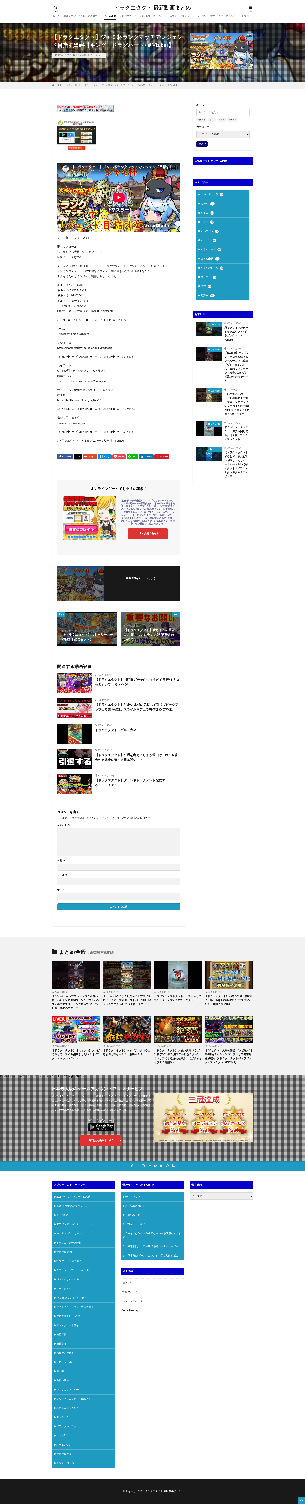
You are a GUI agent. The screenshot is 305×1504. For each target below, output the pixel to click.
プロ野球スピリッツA (68, 1316)
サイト (61, 890)
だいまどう (187, 16)
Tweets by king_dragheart (73, 334)
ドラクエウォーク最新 (68, 1242)
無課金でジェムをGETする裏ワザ (81, 16)
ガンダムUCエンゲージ (69, 1233)
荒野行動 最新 (64, 1252)
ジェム (222, 120)
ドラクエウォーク (66, 1417)
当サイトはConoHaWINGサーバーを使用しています (152, 1235)
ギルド (212, 120)
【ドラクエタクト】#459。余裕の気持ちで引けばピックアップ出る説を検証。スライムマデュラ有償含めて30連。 (136, 707)
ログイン (127, 1283)
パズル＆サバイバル (67, 1279)
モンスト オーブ (65, 1463)
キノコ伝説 (62, 1215)
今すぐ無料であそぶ (148, 533)
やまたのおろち (227, 16)
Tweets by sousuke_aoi (71, 423)
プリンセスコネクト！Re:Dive (73, 1399)
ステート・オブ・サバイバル (72, 1270)
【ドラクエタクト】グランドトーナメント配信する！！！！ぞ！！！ (130, 783)
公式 (212, 16)
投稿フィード (129, 1292)
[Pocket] (119, 456)
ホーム (56, 16)
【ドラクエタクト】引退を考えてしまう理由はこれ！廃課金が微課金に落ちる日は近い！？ (136, 758)
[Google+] (90, 456)
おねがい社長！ (65, 1353)
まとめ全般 (110, 16)
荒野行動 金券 (64, 1454)
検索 (201, 144)
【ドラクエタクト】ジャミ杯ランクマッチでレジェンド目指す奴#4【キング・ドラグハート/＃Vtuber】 (132, 85)
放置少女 (61, 1343)
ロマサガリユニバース (68, 1389)
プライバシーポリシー (137, 1224)
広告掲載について (135, 1206)
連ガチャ (232, 120)
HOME (58, 85)
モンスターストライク (68, 1325)
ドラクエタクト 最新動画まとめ (152, 8)
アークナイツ (63, 1288)
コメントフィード (132, 1301)
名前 (61, 860)
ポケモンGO (63, 1444)
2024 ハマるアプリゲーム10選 (73, 1196)
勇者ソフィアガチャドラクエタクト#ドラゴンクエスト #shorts (236, 333)
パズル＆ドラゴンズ (67, 1408)
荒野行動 (61, 1334)
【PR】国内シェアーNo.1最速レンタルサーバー (151, 1246)
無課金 (208, 295)
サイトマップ (132, 1196)
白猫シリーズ (63, 1380)
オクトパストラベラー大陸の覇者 (75, 1307)
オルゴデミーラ (128, 16)
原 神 (60, 1371)
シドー (162, 16)
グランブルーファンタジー (71, 1426)
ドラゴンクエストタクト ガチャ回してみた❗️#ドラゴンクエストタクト (236, 433)
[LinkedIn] (146, 456)
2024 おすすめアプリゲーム (72, 1206)
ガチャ (173, 16)
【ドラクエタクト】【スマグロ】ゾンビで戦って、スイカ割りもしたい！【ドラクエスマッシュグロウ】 (76, 1054)
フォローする (142, 583)
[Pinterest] (161, 456)
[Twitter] (78, 457)
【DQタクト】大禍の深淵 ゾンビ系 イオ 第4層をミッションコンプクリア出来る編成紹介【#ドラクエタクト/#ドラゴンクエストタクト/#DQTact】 (229, 1056)
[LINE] (132, 456)
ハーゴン (201, 16)
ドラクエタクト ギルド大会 (115, 730)
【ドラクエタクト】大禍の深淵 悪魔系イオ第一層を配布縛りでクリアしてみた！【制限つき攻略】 (228, 1000)
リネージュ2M (64, 1362)
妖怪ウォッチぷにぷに (68, 1261)
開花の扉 (201, 120)
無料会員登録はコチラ (101, 1140)
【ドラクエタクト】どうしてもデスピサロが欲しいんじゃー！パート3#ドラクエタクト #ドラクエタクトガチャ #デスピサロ (236, 464)
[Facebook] (65, 456)
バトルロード (147, 16)
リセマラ (244, 16)
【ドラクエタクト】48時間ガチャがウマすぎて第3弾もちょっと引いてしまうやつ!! (137, 682)
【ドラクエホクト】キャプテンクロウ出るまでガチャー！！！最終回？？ (127, 1052)
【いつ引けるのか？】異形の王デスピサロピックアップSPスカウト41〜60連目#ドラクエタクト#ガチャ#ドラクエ (237, 404)
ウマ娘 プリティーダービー (71, 1297)
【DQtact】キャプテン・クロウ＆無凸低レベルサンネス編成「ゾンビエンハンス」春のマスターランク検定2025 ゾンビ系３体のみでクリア (236, 367)
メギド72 (61, 1435)
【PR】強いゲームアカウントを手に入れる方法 (151, 1255)
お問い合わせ (132, 1215)
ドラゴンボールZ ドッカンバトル (74, 1224)
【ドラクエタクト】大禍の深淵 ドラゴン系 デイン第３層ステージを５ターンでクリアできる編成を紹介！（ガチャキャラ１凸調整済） (178, 1056)
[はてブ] (105, 456)
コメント (63, 825)
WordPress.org (130, 1310)
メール (62, 875)
